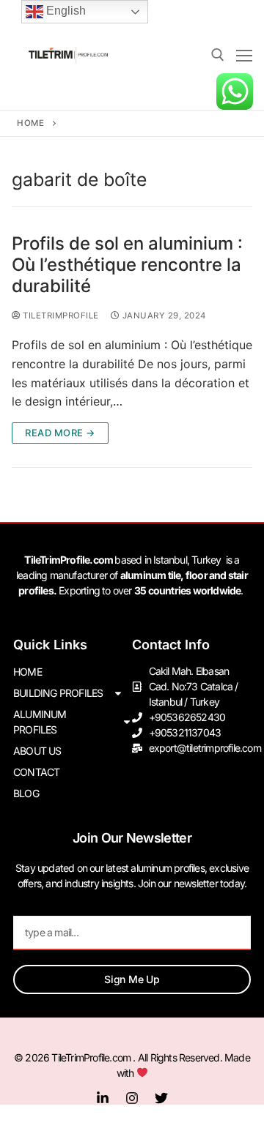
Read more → (60, 432)
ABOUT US (37, 750)
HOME (27, 671)
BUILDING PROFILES (58, 693)
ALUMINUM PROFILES (40, 722)
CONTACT (36, 772)
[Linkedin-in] (102, 1098)
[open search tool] (217, 54)
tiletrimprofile (60, 315)
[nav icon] (244, 55)
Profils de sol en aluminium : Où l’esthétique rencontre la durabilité (127, 264)
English (64, 10)
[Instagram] (132, 1098)
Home (30, 123)
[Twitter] (161, 1098)
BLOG (26, 793)
